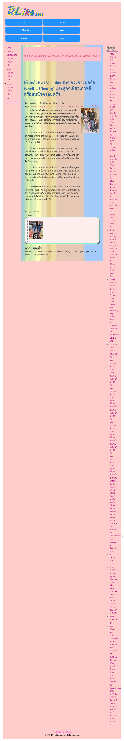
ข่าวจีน (94, 106)
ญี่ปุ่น (10, 61)
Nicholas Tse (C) (68, 106)
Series (61, 30)
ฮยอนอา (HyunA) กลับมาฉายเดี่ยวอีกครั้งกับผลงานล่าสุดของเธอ (113, 669)
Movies (24, 38)
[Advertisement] (62, 70)
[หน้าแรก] (25, 16)
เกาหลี (10, 58)
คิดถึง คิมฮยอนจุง (113, 619)
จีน (9, 65)
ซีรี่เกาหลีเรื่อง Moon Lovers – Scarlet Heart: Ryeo (113, 363)
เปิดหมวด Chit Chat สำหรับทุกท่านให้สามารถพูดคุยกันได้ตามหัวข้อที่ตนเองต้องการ (62, 55)
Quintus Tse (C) (83, 106)
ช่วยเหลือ (57, 732)
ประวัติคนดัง (24, 30)
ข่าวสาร (24, 22)
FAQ (62, 38)
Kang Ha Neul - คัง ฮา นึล (113, 282)
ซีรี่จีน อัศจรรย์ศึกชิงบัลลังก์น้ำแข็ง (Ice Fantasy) (113, 63)
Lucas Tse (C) (54, 106)
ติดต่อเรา (67, 732)
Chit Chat (62, 22)
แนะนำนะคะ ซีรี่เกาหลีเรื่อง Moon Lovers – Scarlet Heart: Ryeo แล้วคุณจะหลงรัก (113, 391)
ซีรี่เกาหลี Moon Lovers (113, 347)
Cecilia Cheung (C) (38, 106)
